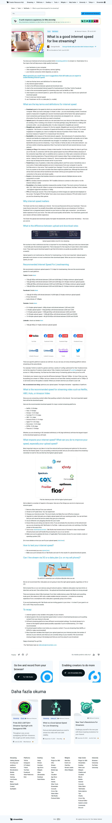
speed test (45, 550)
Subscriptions (82, 791)
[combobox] (28, 13)
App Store (40, 767)
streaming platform (62, 61)
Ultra (52, 763)
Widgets (39, 770)
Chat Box (67, 765)
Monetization (14, 770)
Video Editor (54, 793)
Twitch (26, 767)
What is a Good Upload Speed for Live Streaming (55, 724)
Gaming (12, 777)
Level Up (73, 370)
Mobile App (54, 770)
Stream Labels (69, 767)
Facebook (27, 772)
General (80, 782)
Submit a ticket (82, 803)
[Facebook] (23, 655)
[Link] (27, 655)
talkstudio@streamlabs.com (48, 645)
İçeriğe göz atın (65, 22)
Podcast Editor (55, 798)
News (11, 782)
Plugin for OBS (55, 760)
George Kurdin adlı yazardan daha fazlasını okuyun (78, 46)
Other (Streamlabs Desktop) (41, 775)
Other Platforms (28, 774)
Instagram (27, 763)
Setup (39, 760)
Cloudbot (54, 774)
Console (80, 784)
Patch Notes (41, 779)
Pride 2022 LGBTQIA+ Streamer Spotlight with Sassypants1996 (22, 726)
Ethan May (59, 738)
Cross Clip (54, 791)
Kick (25, 777)
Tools (19, 8)
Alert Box (67, 760)
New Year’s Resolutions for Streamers (87, 723)
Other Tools (54, 784)
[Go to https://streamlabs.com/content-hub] (15, 2)
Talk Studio (27, 8)
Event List (68, 763)
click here (61, 540)
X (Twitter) (27, 765)
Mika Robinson (27, 741)
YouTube (26, 770)
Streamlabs (100, 2)
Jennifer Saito (92, 738)
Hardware (13, 767)
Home (13, 8)
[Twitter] (19, 655)
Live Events (13, 779)
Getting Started (14, 760)
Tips (52, 772)
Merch (53, 779)
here (41, 320)
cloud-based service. (40, 529)
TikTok (26, 760)
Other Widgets (69, 770)
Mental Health (14, 784)
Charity (12, 774)
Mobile (12, 772)
